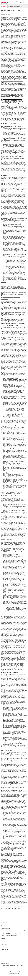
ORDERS (4, 922)
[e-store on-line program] (14, 973)
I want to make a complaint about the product (13, 930)
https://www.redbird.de (6, 65)
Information (5, 949)
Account (3, 944)
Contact (3, 938)
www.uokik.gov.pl (7, 771)
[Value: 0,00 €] (21, 2)
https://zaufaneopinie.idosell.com (13, 636)
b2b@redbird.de (5, 963)
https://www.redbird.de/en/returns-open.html (11, 99)
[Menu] (26, 2)
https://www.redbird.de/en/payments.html (10, 297)
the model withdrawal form (15, 850)
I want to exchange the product (9, 935)
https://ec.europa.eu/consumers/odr (9, 782)
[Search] (17, 2)
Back (3, 6)
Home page (10, 6)
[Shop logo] (4, 2)
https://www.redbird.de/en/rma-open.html (10, 103)
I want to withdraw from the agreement (11, 933)
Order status (4, 926)
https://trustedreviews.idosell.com (9, 638)
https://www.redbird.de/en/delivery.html (10, 321)
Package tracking (5, 928)
